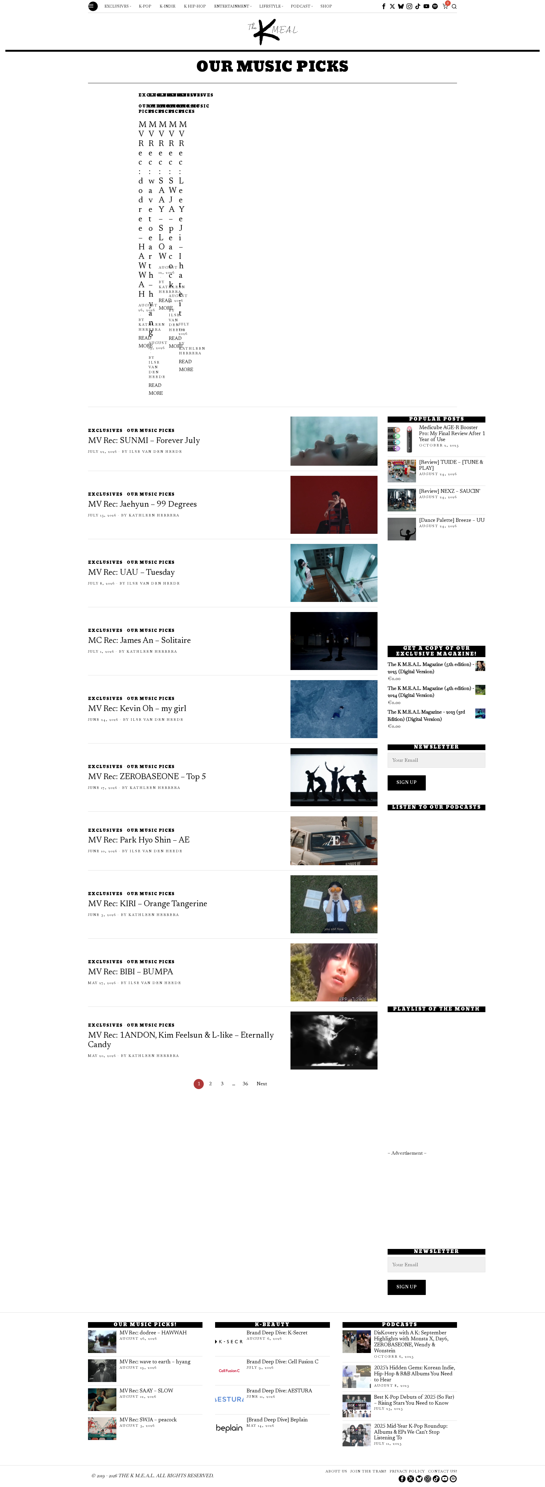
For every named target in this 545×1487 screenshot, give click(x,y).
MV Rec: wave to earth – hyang (155, 1362)
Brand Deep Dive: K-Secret (277, 1333)
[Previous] (92, 245)
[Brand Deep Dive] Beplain (277, 1420)
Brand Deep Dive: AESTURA (279, 1391)
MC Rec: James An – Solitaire (139, 641)
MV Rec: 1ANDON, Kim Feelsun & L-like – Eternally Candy (180, 1040)
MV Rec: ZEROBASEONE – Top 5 (147, 777)
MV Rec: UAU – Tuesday (131, 573)
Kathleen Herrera (192, 350)
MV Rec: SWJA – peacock (148, 1420)
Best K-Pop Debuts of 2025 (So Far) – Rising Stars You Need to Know (414, 1400)
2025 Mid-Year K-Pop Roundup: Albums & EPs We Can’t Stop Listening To (411, 1432)
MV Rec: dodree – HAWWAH (153, 1333)
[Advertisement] (436, 593)
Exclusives (196, 96)
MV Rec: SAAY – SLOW (146, 1391)
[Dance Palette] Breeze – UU (452, 520)
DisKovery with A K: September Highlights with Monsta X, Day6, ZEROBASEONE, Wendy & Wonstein (411, 1342)
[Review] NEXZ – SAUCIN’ (449, 491)
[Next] (111, 245)
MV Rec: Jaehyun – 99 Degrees (142, 505)
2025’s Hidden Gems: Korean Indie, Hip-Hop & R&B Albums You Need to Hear (414, 1374)
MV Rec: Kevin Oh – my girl (137, 709)
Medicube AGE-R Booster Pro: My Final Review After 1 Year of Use (452, 433)
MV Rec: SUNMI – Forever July (144, 441)
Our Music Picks (194, 109)
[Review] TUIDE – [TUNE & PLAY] (451, 465)
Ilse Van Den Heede (157, 369)
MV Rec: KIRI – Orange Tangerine (147, 904)
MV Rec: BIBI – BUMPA (130, 972)
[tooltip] (384, 6)
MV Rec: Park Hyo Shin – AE (139, 841)
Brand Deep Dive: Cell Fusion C (282, 1362)
